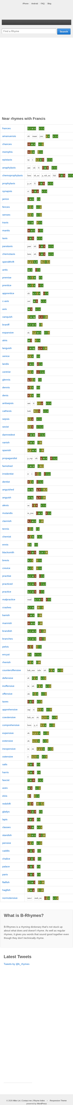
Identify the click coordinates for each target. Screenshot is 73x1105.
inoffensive (8, 686)
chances (7, 144)
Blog (49, 3)
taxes (5, 701)
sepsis (5, 418)
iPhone (26, 3)
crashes (6, 607)
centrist (6, 371)
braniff (5, 324)
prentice (6, 285)
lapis (4, 819)
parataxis (7, 246)
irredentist (7, 473)
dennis (6, 387)
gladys (6, 811)
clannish (7, 521)
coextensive (9, 717)
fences (6, 206)
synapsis (7, 191)
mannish (7, 623)
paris (5, 874)
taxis (4, 238)
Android (34, 3)
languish (7, 348)
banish (6, 615)
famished (7, 466)
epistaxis (7, 159)
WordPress (42, 1104)
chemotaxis (8, 254)
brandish (7, 630)
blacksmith (8, 552)
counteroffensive (11, 670)
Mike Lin (16, 1101)
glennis (6, 379)
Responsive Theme (58, 1101)
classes (6, 827)
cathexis (7, 411)
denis (5, 395)
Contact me (27, 1101)
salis (4, 764)
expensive (8, 733)
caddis (6, 850)
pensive (6, 842)
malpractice (8, 599)
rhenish (6, 662)
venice (6, 356)
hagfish (6, 890)
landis (5, 363)
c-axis (5, 301)
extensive (7, 740)
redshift (6, 803)
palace (6, 866)
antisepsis (7, 403)
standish (7, 835)
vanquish (7, 316)
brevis (5, 560)
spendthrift (8, 261)
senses (6, 214)
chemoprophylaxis (12, 175)
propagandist (9, 458)
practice (6, 591)
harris (5, 772)
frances (6, 128)
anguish (6, 497)
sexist (5, 426)
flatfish (6, 882)
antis (5, 269)
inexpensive (9, 748)
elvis (4, 795)
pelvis (5, 646)
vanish (6, 442)
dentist (6, 481)
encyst (6, 654)
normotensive (10, 898)
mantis (6, 230)
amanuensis (9, 136)
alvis (4, 340)
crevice (6, 568)
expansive (8, 332)
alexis (5, 505)
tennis (5, 528)
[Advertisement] (36, 77)
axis (4, 309)
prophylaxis (8, 183)
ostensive (7, 756)
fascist (5, 780)
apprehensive (10, 709)
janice (5, 198)
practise (6, 575)
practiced (7, 583)
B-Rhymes (28, 12)
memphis (7, 151)
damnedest (8, 434)
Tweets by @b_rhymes (16, 964)
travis (5, 222)
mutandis (7, 513)
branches (7, 638)
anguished (8, 489)
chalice (6, 858)
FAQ (43, 3)
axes (5, 787)
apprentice (8, 293)
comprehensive (10, 725)
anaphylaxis (9, 167)
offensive (7, 693)
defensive (7, 678)
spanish (6, 450)
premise (6, 277)
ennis (5, 544)
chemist (6, 536)
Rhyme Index (39, 1101)
